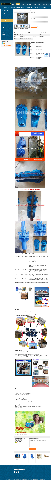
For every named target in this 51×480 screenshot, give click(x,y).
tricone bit (17, 434)
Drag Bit (3, 27)
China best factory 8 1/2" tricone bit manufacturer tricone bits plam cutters (31, 460)
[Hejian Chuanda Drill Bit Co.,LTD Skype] (15, 442)
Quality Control (37, 4)
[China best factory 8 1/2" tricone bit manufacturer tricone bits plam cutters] (31, 456)
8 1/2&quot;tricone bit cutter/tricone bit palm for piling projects (17, 460)
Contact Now (34, 27)
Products (18, 4)
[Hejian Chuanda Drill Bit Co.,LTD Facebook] (16, 472)
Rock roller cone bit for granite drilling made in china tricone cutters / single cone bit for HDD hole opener (39, 461)
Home (13, 4)
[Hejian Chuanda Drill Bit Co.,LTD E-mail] (16, 442)
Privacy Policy (7, 479)
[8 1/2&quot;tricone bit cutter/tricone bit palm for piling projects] (17, 456)
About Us (23, 4)
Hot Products (3, 13)
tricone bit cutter (10, 7)
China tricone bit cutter (12, 479)
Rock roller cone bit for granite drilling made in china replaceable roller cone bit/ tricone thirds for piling (46, 461)
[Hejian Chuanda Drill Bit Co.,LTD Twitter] (18, 472)
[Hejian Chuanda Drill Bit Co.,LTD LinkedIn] (14, 472)
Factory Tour (29, 4)
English (48, 0)
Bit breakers (3, 34)
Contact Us (44, 4)
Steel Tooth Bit (4, 18)
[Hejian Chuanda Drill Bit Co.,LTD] (45, 0)
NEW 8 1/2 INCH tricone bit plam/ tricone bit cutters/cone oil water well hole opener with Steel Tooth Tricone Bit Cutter (25, 461)
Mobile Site (15, 477)
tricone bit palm (22, 434)
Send (24, 469)
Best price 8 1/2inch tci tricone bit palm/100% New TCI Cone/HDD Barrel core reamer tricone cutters (22, 29)
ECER (44, 479)
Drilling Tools (3, 32)
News (14, 473)
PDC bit (3, 25)
